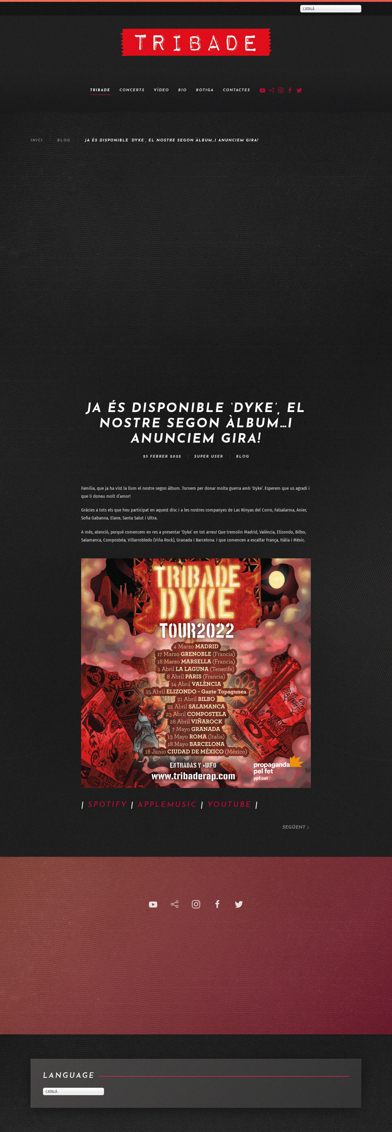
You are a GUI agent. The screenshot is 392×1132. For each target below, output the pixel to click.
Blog (63, 140)
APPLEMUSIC (167, 805)
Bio (182, 90)
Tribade (100, 90)
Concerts (132, 90)
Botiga (205, 90)
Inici (37, 140)
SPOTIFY (107, 805)
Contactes (236, 90)
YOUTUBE (229, 805)
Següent (294, 827)
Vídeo (161, 90)
